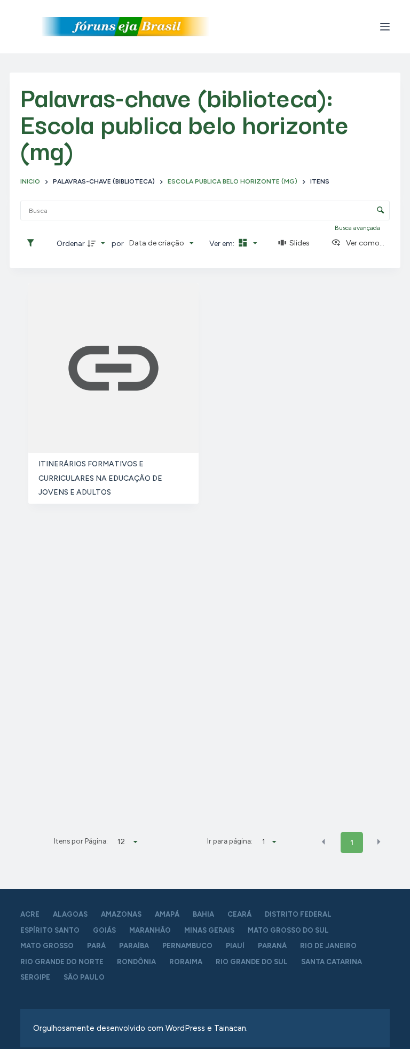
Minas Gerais (209, 930)
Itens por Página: (81, 841)
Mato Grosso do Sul (288, 930)
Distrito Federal (298, 914)
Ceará (239, 914)
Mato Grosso (47, 946)
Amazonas (121, 914)
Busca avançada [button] (358, 228)
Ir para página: (230, 841)
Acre (30, 914)
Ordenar (71, 243)
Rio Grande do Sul (252, 962)
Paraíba (134, 946)
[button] (323, 842)
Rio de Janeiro (328, 946)
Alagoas (70, 914)
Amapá (167, 914)
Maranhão (150, 930)
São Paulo (84, 977)
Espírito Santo (50, 930)
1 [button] (351, 842)
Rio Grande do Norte (62, 962)
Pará (96, 946)
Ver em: (222, 243)
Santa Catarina (331, 962)
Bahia (203, 914)
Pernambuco (187, 946)
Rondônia (136, 962)
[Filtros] (33, 243)
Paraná (272, 946)
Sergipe (35, 977)
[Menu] (385, 26)
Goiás (104, 930)
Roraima (185, 962)
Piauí (235, 946)
